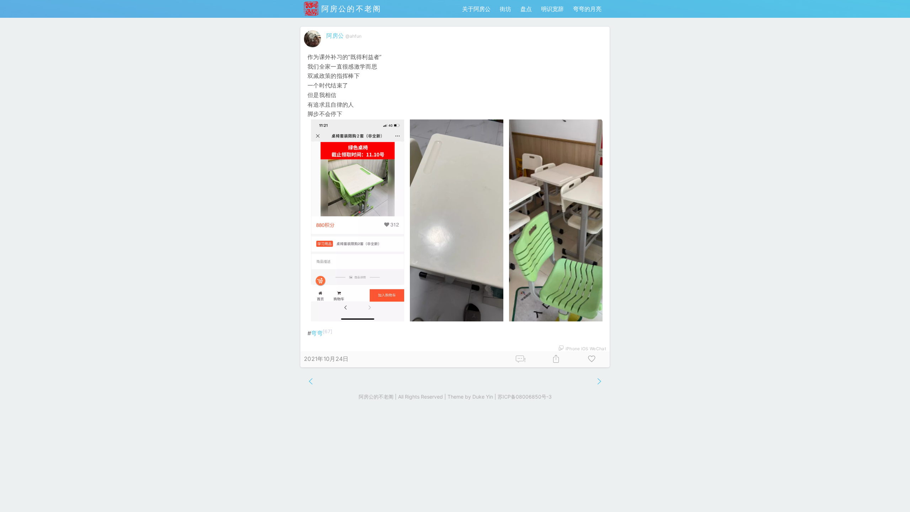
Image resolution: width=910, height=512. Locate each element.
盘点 (526, 8)
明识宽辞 (552, 8)
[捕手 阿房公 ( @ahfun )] (313, 48)
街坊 (505, 8)
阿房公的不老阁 (349, 8)
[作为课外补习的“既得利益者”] (358, 220)
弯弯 (317, 333)
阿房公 (335, 35)
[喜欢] (592, 359)
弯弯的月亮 (587, 8)
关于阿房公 (476, 8)
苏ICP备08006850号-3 (525, 397)
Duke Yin (482, 397)
